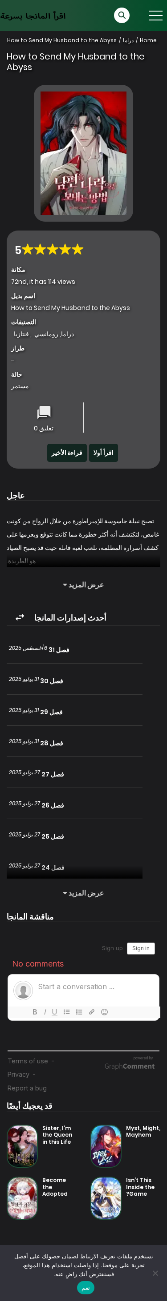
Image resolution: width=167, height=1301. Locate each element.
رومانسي (46, 334)
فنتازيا (21, 334)
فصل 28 (51, 743)
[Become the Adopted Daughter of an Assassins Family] (22, 1197)
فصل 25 (52, 836)
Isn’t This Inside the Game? (140, 1187)
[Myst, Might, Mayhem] (106, 1145)
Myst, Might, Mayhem (143, 1131)
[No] (155, 1273)
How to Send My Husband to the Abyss (62, 40)
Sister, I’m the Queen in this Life (57, 1135)
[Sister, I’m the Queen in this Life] (22, 1145)
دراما (128, 40)
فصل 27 (52, 774)
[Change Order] (20, 617)
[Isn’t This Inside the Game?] (106, 1197)
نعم (85, 1287)
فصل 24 (53, 867)
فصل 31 (59, 649)
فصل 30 (51, 680)
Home (148, 40)
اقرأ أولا (104, 452)
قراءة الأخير (67, 452)
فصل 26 (52, 805)
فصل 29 (51, 712)
